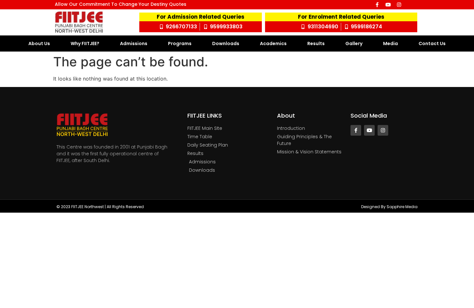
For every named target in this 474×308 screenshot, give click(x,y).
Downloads (225, 43)
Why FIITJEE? (85, 43)
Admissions (133, 43)
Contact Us (432, 43)
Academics (273, 43)
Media (390, 43)
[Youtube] (388, 4)
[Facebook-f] (377, 4)
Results (316, 43)
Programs (180, 43)
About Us (39, 43)
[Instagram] (399, 4)
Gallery (353, 43)
